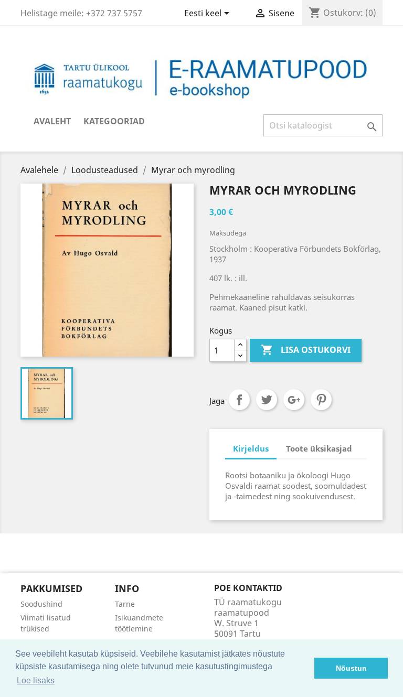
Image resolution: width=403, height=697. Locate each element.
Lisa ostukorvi (306, 350)
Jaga (239, 399)
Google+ (293, 399)
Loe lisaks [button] (36, 680)
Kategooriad (114, 121)
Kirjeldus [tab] (251, 448)
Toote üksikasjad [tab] (319, 448)
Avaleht (52, 121)
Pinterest (321, 399)
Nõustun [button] (351, 668)
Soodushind (41, 604)
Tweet (266, 399)
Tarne (125, 604)
